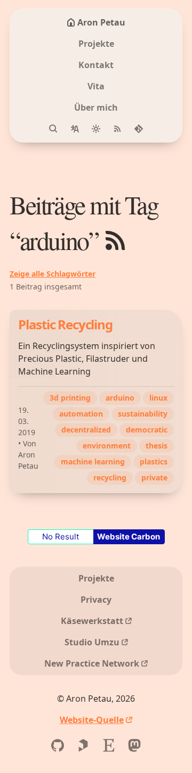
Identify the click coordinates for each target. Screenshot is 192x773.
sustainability (142, 414)
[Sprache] (74, 128)
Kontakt (96, 65)
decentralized (86, 430)
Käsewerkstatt (92, 621)
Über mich (96, 107)
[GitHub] (57, 745)
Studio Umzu (92, 642)
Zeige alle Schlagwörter (52, 274)
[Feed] (117, 128)
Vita (96, 86)
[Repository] (138, 128)
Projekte (96, 43)
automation (81, 414)
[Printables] (83, 745)
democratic (146, 430)
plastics (153, 461)
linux (158, 398)
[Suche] (53, 128)
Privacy (96, 599)
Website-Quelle (92, 720)
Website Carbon (128, 536)
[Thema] (96, 128)
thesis (156, 445)
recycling (109, 477)
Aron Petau (101, 22)
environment (107, 445)
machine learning (93, 461)
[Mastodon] (134, 745)
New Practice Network (91, 663)
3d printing (70, 398)
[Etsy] (108, 745)
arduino (120, 398)
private (154, 477)
